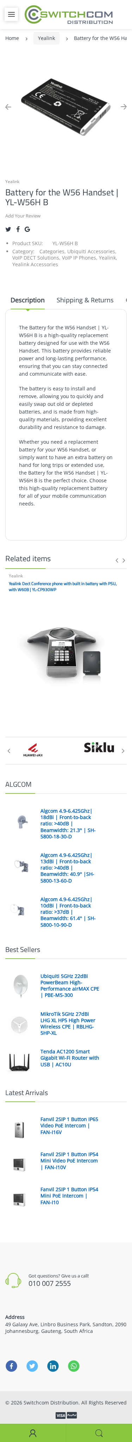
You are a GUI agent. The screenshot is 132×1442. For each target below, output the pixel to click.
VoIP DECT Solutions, (36, 257)
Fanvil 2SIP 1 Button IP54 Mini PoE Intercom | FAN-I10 (69, 1195)
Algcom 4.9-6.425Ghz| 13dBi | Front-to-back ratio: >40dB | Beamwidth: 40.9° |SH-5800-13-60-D (67, 868)
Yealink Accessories (35, 264)
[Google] (27, 229)
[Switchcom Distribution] (69, 14)
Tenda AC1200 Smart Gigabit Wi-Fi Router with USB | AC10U (69, 1057)
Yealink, (108, 257)
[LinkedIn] (53, 1366)
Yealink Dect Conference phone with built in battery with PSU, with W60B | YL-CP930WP (63, 586)
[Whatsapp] (74, 1366)
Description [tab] (28, 300)
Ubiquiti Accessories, (92, 251)
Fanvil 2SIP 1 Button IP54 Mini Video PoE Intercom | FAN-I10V (69, 1160)
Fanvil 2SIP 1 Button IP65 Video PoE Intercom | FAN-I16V (69, 1125)
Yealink (46, 38)
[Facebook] (18, 229)
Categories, (52, 251)
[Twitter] (8, 229)
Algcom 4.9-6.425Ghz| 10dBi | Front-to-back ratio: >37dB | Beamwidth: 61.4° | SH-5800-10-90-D (68, 912)
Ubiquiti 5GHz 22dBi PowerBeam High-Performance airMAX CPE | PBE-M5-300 (69, 986)
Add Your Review (22, 216)
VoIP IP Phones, (80, 257)
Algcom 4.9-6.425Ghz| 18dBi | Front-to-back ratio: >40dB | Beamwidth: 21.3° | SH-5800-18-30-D (68, 824)
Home (12, 38)
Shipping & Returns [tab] (85, 300)
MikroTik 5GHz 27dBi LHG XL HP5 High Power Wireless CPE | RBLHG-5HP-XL (67, 1024)
